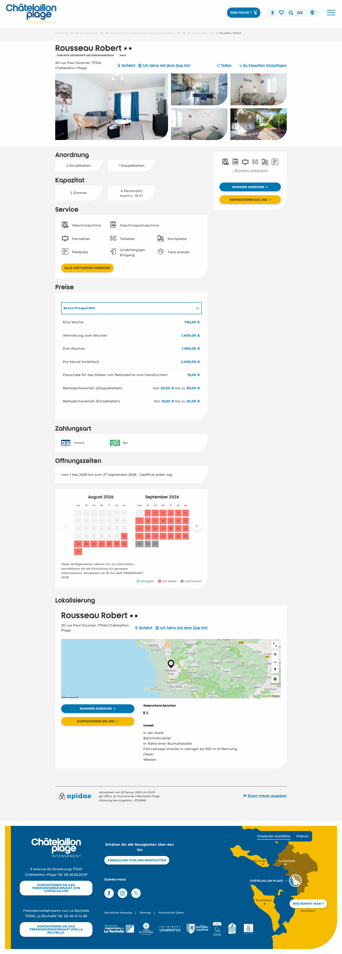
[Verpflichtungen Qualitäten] (217, 928)
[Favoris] (282, 12)
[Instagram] (122, 893)
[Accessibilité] (272, 12)
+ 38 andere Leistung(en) (250, 170)
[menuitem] (31, 13)
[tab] (127, 308)
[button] (291, 13)
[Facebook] (109, 893)
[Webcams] (312, 13)
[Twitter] (136, 893)
